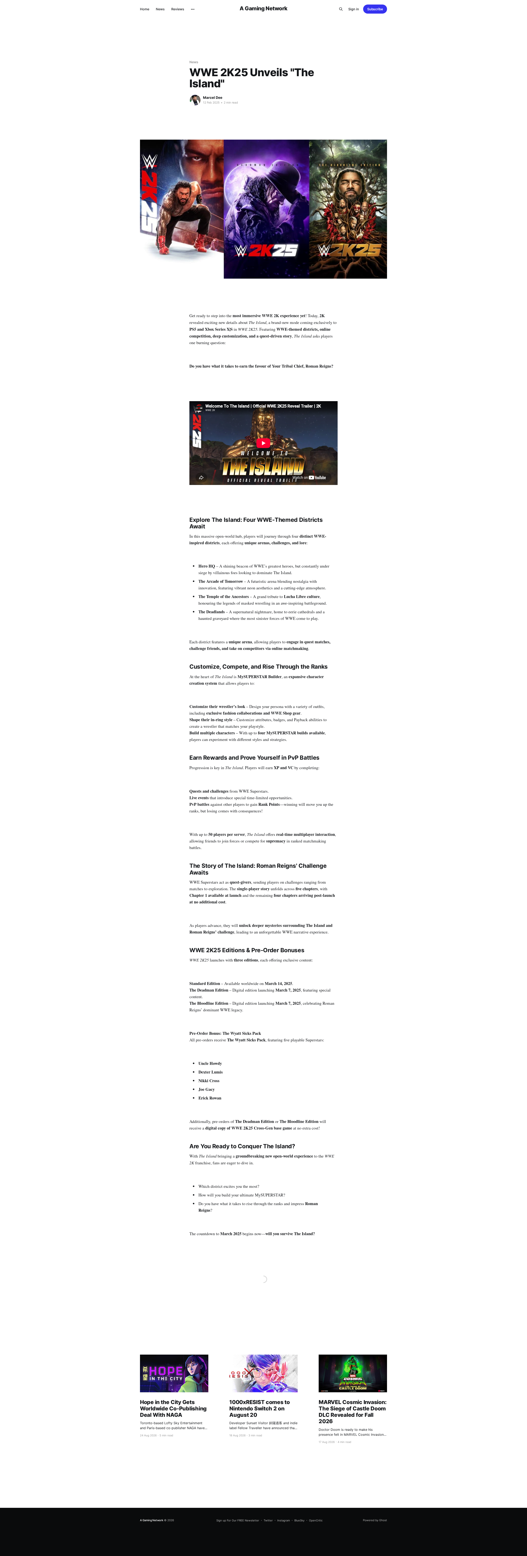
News (160, 9)
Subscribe (375, 9)
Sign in (353, 9)
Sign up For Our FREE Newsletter (237, 1520)
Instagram (283, 1520)
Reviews (177, 9)
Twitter (268, 1520)
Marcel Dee (212, 98)
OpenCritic (316, 1520)
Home (144, 9)
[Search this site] (341, 9)
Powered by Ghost (375, 1520)
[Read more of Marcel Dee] (195, 100)
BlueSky (299, 1520)
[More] (193, 9)
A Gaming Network (263, 8)
